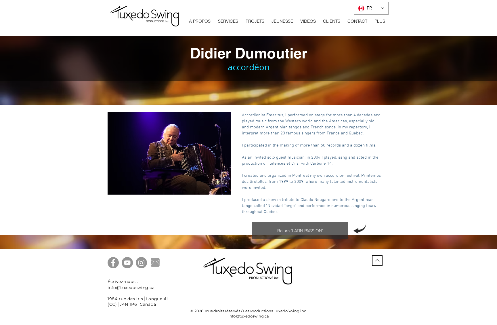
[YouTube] (127, 262)
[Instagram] (141, 262)
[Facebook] (113, 262)
